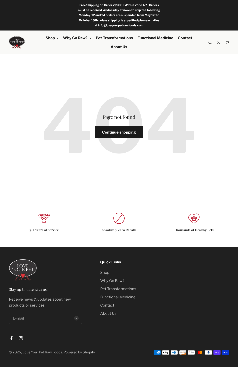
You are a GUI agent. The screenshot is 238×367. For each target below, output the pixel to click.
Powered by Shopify (79, 352)
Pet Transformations (114, 38)
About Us (119, 47)
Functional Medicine (155, 38)
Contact (185, 38)
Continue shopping (119, 132)
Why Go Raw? (75, 38)
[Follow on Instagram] (20, 338)
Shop (50, 38)
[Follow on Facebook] (11, 338)
